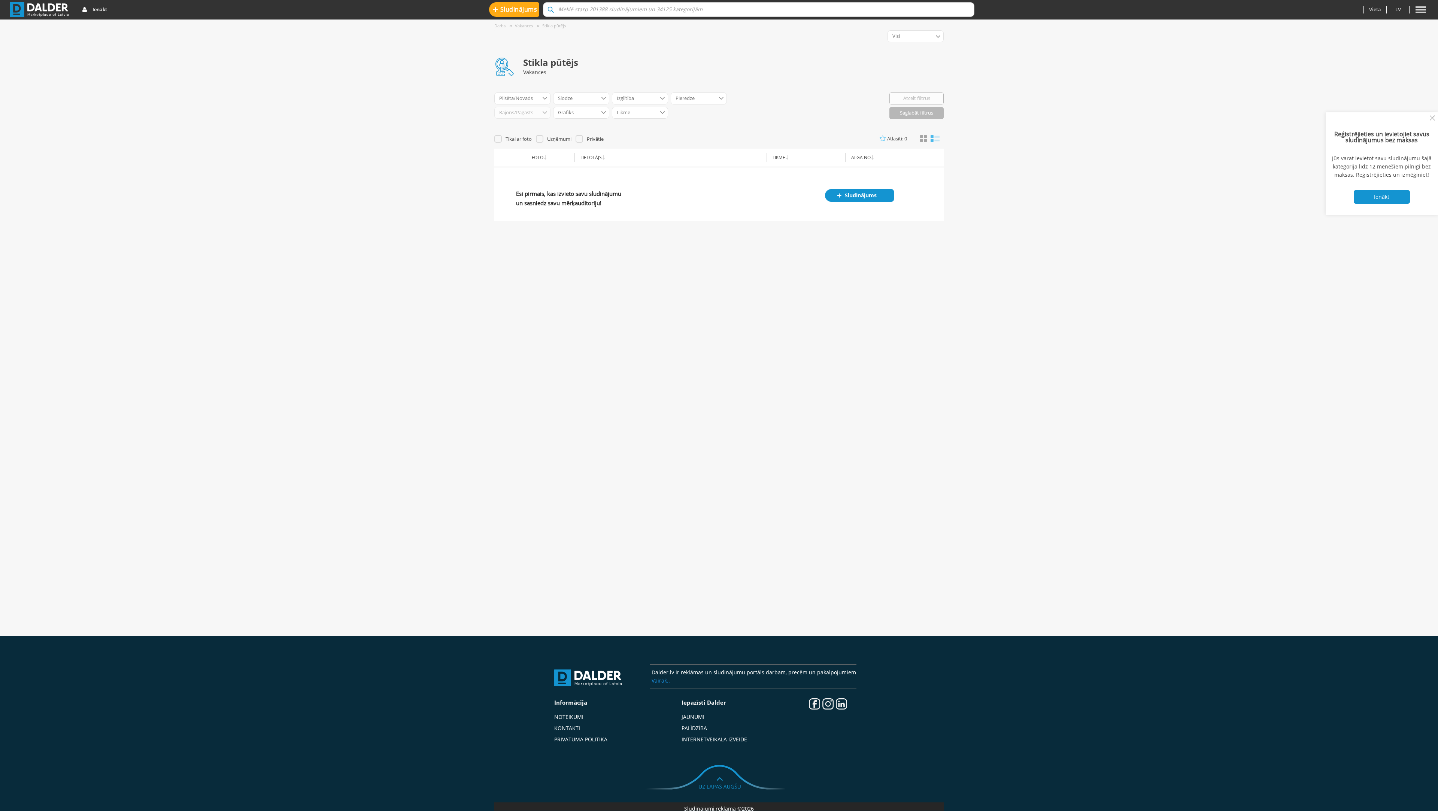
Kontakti (567, 728)
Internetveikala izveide (714, 739)
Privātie (595, 139)
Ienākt (99, 9)
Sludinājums (515, 9)
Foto (537, 157)
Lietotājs (591, 157)
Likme (779, 157)
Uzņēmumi (559, 139)
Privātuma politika (580, 739)
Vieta (1375, 9)
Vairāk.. (661, 680)
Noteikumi (568, 716)
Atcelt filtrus (916, 98)
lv (1398, 9)
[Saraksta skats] (935, 138)
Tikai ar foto (519, 139)
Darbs (500, 25)
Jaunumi (693, 716)
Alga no (861, 157)
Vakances (524, 25)
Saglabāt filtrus (916, 112)
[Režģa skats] (923, 139)
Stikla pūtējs (554, 25)
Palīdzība (694, 728)
